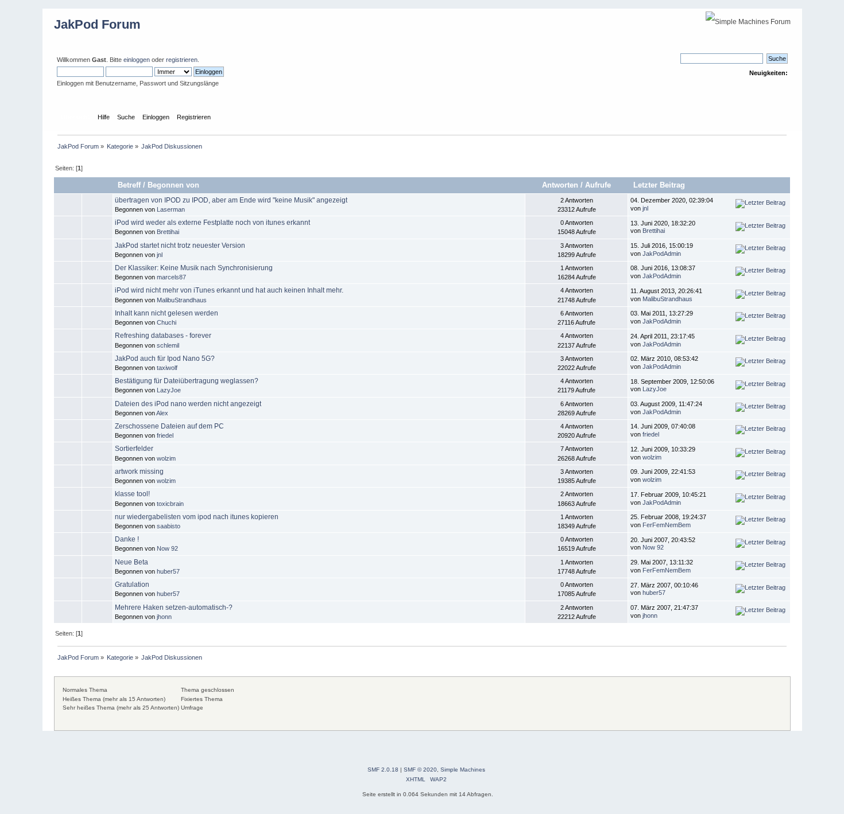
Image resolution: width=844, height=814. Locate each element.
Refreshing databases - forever (163, 336)
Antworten (560, 185)
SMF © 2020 (420, 769)
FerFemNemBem (666, 524)
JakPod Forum (97, 24)
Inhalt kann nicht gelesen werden (166, 313)
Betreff (129, 185)
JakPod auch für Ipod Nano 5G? (165, 359)
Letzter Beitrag (660, 185)
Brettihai (168, 231)
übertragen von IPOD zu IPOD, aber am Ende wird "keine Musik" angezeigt (231, 200)
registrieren (182, 59)
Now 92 (167, 548)
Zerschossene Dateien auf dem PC (169, 426)
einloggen (136, 59)
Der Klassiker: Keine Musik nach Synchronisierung (194, 268)
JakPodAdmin (661, 253)
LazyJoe (169, 390)
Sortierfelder (134, 449)
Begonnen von (173, 185)
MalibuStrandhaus (182, 300)
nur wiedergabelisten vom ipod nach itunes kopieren (196, 517)
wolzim (166, 458)
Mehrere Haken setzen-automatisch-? (174, 607)
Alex (162, 413)
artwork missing (139, 472)
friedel (165, 435)
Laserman (171, 209)
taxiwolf (167, 367)
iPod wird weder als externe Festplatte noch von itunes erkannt (212, 223)
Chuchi (166, 322)
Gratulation (132, 585)
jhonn (164, 616)
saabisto (168, 526)
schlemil (168, 345)
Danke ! (127, 539)
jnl (645, 208)
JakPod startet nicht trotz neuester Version (180, 246)
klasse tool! (132, 494)
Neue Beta (131, 562)
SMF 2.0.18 (382, 769)
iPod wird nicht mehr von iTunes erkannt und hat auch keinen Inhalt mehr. (229, 290)
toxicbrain (170, 503)
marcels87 (171, 277)
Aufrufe (598, 185)
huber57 (168, 571)
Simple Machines (462, 769)
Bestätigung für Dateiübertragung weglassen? (186, 381)
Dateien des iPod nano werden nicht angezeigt (188, 404)
